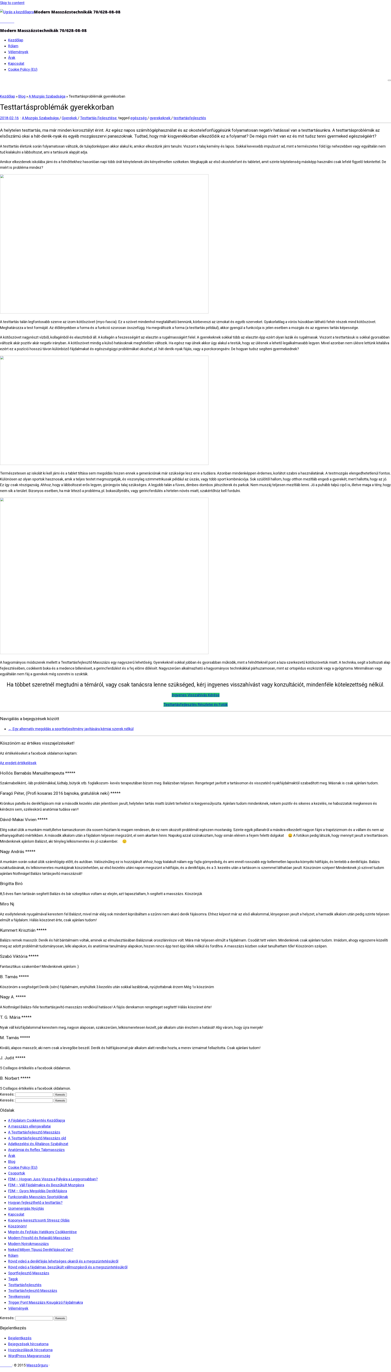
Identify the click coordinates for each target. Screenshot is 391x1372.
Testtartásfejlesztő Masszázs (32, 1290)
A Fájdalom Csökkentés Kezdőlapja (36, 1120)
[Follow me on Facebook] (4, 21)
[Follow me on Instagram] (10, 21)
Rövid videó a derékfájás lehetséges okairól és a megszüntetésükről (63, 1261)
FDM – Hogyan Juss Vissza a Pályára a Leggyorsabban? (53, 1179)
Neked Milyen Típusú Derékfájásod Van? (40, 1249)
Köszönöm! (17, 1226)
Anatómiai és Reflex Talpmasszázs (36, 1150)
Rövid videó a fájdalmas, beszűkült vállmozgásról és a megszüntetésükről (67, 1267)
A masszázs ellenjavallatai (29, 1126)
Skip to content (12, 3)
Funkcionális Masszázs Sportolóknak (38, 1197)
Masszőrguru (37, 1365)
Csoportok (16, 1173)
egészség (138, 118)
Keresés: (7, 1094)
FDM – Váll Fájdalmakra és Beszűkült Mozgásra (46, 1185)
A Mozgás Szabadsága (47, 96)
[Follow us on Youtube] (12, 21)
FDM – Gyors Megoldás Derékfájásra (37, 1191)
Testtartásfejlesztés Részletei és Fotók (196, 704)
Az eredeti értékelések (18, 763)
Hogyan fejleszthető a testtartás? (35, 1202)
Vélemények (18, 52)
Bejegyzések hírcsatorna (28, 1344)
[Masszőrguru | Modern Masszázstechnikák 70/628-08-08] (17, 12)
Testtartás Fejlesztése (99, 118)
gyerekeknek (160, 118)
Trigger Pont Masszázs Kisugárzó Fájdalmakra (45, 1302)
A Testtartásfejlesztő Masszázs (34, 1132)
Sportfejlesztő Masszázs (28, 1273)
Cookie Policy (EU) (22, 69)
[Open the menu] (389, 80)
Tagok (13, 1279)
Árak (11, 57)
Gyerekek (70, 118)
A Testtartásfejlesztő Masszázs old (37, 1138)
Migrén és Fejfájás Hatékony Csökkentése (42, 1232)
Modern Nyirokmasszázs (28, 1244)
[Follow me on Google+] (7, 21)
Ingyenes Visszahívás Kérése (196, 695)
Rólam (13, 46)
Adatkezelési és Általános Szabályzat (38, 1144)
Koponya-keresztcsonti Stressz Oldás (39, 1220)
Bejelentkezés (20, 1338)
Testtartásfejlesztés (25, 1285)
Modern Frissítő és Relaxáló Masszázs (39, 1238)
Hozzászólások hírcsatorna (30, 1350)
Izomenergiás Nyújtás (26, 1208)
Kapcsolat (16, 63)
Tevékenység (19, 1296)
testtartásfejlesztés (190, 118)
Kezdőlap (15, 40)
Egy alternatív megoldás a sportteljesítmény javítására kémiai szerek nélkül (71, 729)
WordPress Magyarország (29, 1356)
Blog (21, 96)
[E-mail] (1, 21)
